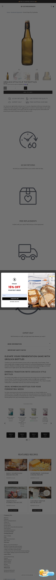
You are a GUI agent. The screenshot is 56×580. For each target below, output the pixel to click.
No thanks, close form (14, 301)
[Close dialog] (53, 274)
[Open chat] (46, 573)
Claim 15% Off (14, 298)
